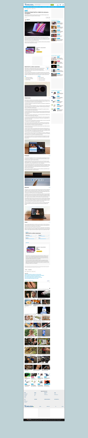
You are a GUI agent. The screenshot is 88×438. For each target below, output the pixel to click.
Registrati (58, 5)
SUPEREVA (60, 419)
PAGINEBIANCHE (45, 419)
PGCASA (43, 419)
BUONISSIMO (57, 419)
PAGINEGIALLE (36, 419)
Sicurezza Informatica (47, 399)
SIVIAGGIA (52, 419)
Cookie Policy (35, 420)
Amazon (26, 269)
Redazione (35, 399)
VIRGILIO (34, 419)
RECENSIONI (58, 38)
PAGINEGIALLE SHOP (40, 419)
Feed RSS (40, 406)
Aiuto (41, 420)
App (34, 395)
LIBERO (32, 419)
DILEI (50, 419)
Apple (35, 394)
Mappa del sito (48, 406)
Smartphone (30, 269)
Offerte (25, 397)
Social (25, 400)
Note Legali (31, 420)
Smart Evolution (46, 394)
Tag (55, 406)
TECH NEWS (58, 73)
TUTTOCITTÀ (48, 419)
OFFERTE (58, 69)
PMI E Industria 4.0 (56, 399)
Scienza (25, 396)
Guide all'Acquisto (56, 394)
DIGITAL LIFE (45, 392)
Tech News (25, 395)
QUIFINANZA (55, 419)
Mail (60, 5)
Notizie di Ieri (25, 394)
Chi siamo (29, 420)
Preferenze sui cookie (39, 420)
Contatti (62, 406)
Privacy (33, 420)
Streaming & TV (26, 401)
